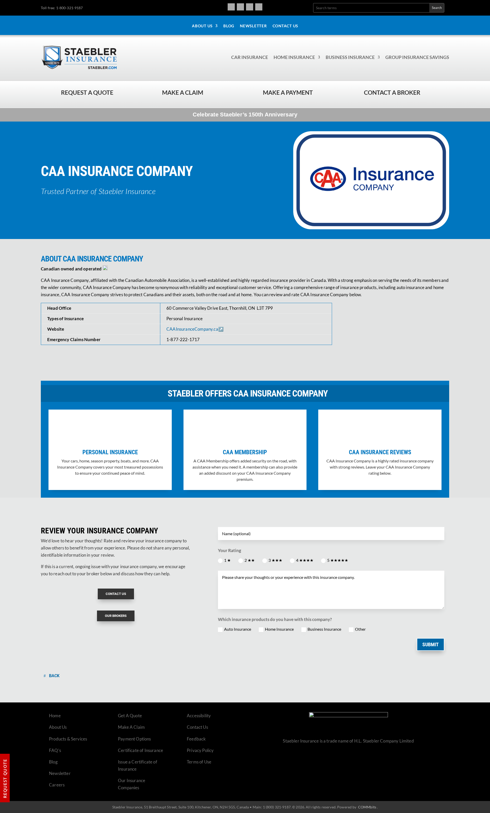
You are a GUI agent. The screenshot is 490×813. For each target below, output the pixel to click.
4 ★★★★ (304, 560)
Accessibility (199, 715)
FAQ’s (55, 750)
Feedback (196, 739)
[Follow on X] (249, 6)
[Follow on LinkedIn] (258, 6)
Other (360, 629)
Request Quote (5, 778)
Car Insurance (249, 57)
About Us (202, 26)
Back (54, 675)
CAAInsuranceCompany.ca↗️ (195, 329)
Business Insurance (350, 57)
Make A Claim (131, 727)
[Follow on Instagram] (240, 6)
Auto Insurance (237, 629)
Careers (57, 784)
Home (55, 715)
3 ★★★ (275, 560)
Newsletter (253, 26)
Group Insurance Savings (417, 57)
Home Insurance (294, 57)
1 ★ (227, 560)
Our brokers (116, 616)
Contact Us (285, 26)
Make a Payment (288, 92)
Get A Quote (130, 715)
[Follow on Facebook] (231, 6)
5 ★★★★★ (337, 560)
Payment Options (134, 739)
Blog (228, 26)
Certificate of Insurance (140, 750)
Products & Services (68, 739)
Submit (430, 644)
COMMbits (367, 807)
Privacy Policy (200, 750)
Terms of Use (199, 761)
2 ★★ (249, 560)
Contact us (116, 594)
